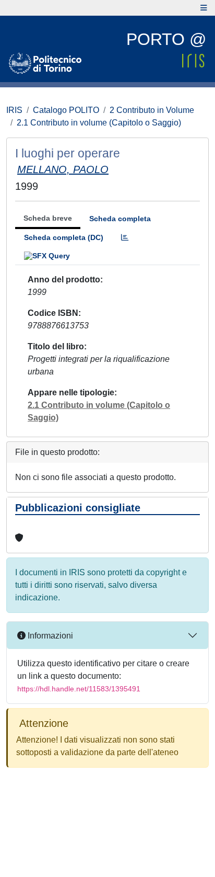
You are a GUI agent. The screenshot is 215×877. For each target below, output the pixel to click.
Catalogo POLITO (66, 110)
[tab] (124, 238)
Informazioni (49, 635)
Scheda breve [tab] (47, 218)
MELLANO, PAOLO (63, 169)
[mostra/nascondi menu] (204, 8)
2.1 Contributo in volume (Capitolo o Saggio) (99, 122)
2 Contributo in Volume (152, 110)
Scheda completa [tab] (120, 218)
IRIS (14, 110)
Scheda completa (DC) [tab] (63, 237)
